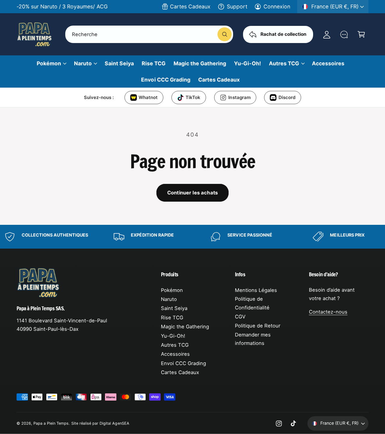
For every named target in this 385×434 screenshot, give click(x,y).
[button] (361, 34)
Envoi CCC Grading (183, 363)
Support (237, 6)
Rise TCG (172, 318)
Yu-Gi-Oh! (173, 336)
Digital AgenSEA (114, 423)
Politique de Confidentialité (252, 303)
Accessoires (175, 354)
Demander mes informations (253, 339)
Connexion (276, 6)
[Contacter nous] (344, 34)
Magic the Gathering (185, 327)
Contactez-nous (328, 312)
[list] (192, 236)
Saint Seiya (174, 308)
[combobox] (149, 34)
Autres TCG (284, 63)
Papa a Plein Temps (51, 423)
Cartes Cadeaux (190, 6)
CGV (240, 317)
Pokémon (49, 63)
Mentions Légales (256, 290)
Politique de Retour (257, 326)
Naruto (83, 63)
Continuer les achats (192, 193)
